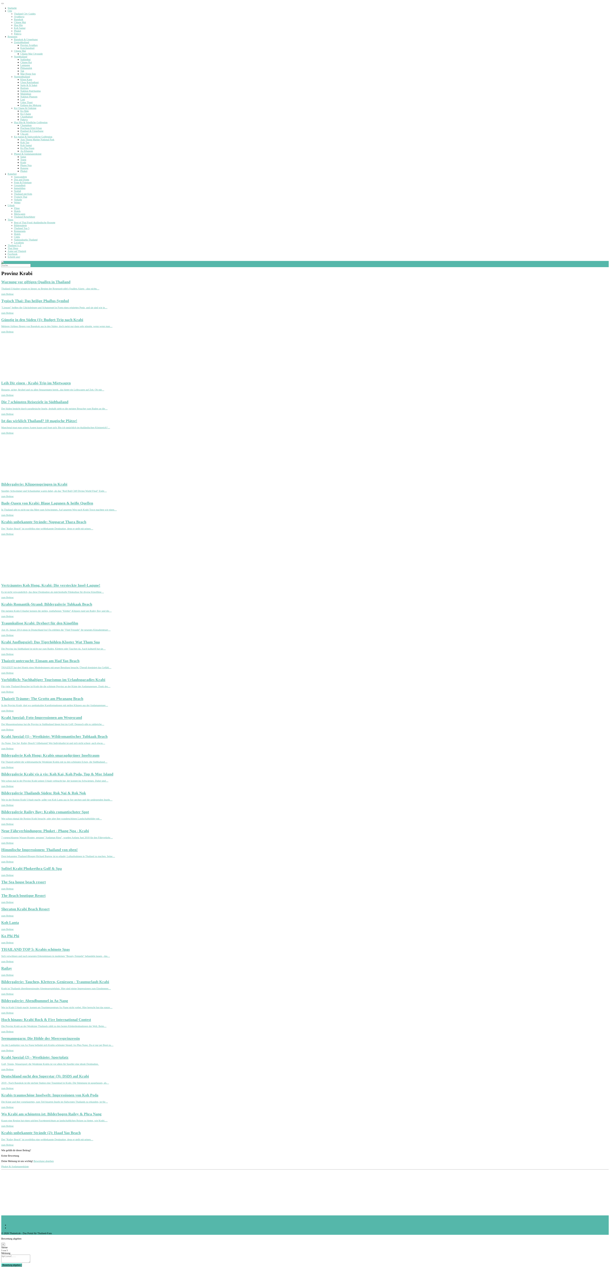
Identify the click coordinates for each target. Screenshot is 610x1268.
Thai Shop (13, 248)
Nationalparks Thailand (25, 239)
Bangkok (18, 19)
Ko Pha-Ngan (27, 148)
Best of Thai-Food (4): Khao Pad (126, 1216)
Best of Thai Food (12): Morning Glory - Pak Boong (169, 1216)
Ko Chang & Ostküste (25, 108)
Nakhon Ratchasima (30, 91)
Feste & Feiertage (23, 182)
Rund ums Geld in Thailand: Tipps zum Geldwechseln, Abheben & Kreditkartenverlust (240, 1216)
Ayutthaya (19, 16)
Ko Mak (24, 111)
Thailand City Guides (25, 13)
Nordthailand (20, 56)
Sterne (4, 1247)
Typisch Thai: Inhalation (114, 1219)
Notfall (17, 191)
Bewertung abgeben (44, 1161)
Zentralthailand (21, 42)
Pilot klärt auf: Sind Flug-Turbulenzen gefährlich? (151, 1219)
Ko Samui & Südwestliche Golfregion (33, 136)
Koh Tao (24, 142)
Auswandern (20, 176)
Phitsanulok (26, 68)
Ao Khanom (26, 151)
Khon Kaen (26, 79)
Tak (22, 71)
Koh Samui (19, 28)
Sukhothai (25, 59)
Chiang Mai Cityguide (31, 53)
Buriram (24, 88)
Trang (23, 159)
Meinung (5, 1253)
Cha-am (24, 134)
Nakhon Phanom (28, 96)
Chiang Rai (26, 62)
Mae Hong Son (28, 73)
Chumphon (26, 125)
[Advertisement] (96, 355)
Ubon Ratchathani (29, 82)
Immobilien (19, 188)
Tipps (10, 219)
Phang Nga (26, 165)
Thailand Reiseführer (24, 216)
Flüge (17, 208)
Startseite (12, 8)
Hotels (17, 211)
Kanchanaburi (27, 48)
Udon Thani (26, 102)
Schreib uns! (14, 257)
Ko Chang (25, 114)
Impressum (13, 1228)
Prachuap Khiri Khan (31, 128)
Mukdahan (25, 93)
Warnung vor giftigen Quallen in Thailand (22, 1216)
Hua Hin (18, 25)
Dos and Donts (21, 179)
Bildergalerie (20, 225)
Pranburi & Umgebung (31, 131)
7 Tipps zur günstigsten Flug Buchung (82, 1219)
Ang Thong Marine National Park (37, 139)
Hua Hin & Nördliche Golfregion (30, 122)
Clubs (17, 237)
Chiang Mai (20, 22)
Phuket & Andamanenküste (27, 154)
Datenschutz (14, 1225)
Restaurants (20, 231)
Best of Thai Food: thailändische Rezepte (34, 222)
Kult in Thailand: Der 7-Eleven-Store (303, 1216)
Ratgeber (12, 174)
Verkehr (18, 199)
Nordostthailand (22, 76)
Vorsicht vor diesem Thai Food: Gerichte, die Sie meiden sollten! (76, 1216)
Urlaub (11, 205)
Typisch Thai (20, 196)
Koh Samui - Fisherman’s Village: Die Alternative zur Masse (31, 1219)
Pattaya (17, 33)
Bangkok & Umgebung (26, 39)
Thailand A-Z (14, 245)
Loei (22, 99)
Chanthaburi (26, 116)
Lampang (25, 65)
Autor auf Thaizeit (17, 251)
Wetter (17, 202)
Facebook (12, 254)
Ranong (24, 168)
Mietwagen (19, 214)
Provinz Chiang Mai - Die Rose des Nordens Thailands (204, 1219)
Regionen (12, 36)
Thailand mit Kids (23, 194)
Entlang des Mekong (30, 105)
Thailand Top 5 (21, 228)
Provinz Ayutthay (29, 45)
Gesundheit (19, 185)
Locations (19, 242)
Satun (23, 156)
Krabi (23, 162)
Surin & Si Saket (28, 85)
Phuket (17, 31)
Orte (10, 11)
